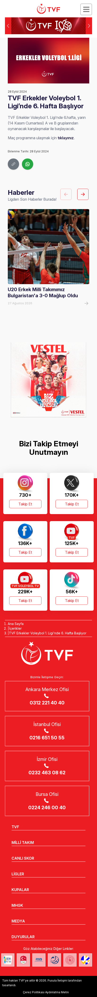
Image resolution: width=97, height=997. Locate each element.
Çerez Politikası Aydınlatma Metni (46, 992)
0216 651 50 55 (47, 737)
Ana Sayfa (16, 624)
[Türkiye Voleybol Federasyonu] (48, 9)
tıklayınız (66, 137)
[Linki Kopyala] (13, 164)
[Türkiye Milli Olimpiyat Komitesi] (23, 960)
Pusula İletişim (57, 980)
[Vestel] (48, 379)
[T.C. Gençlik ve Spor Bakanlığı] (70, 960)
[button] (89, 25)
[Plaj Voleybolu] (7, 960)
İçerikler (15, 628)
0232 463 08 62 (46, 772)
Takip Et (25, 504)
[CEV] (85, 960)
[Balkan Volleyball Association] (54, 960)
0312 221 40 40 (47, 702)
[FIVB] (38, 960)
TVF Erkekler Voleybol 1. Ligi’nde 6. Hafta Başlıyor (47, 633)
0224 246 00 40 (47, 807)
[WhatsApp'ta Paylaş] (27, 164)
